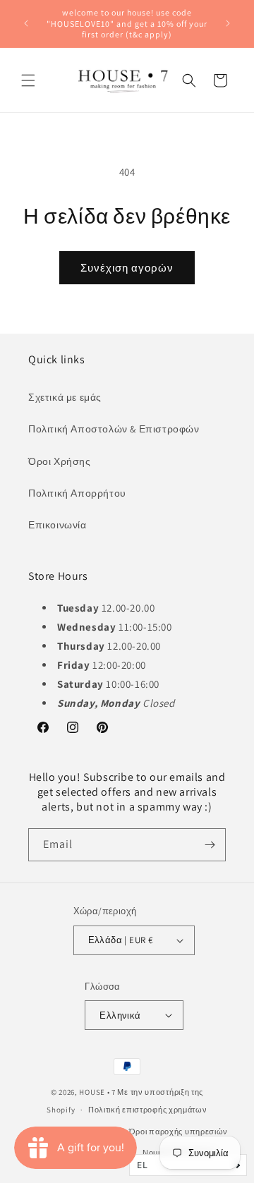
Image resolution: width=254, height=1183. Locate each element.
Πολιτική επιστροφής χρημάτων (147, 1110)
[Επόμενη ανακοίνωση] (227, 23)
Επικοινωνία (57, 524)
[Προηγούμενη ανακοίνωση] (26, 23)
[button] (28, 80)
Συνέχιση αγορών (127, 267)
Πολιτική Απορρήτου (77, 493)
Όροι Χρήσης (59, 461)
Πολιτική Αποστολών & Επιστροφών (114, 429)
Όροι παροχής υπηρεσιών (178, 1131)
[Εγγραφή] (209, 844)
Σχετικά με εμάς (65, 397)
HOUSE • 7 (97, 1092)
